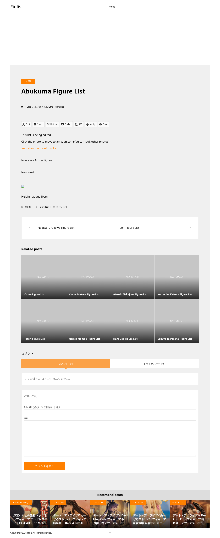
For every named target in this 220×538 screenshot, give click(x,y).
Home (112, 6)
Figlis (15, 6)
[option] (30, 514)
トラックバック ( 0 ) (154, 363)
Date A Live (58, 502)
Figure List (43, 207)
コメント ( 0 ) (65, 363)
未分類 (28, 81)
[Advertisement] (110, 39)
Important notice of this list (39, 148)
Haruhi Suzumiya (21, 502)
